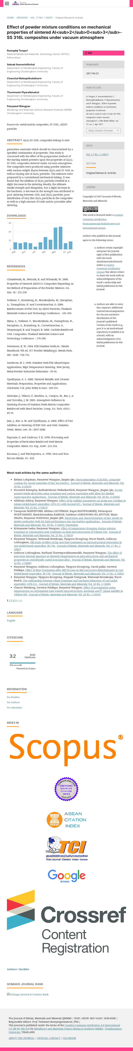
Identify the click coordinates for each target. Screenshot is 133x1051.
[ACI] (67, 830)
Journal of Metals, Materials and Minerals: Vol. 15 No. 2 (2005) (88, 573)
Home (10, 17)
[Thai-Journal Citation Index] (66, 863)
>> (20, 600)
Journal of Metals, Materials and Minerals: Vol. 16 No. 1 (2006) (75, 584)
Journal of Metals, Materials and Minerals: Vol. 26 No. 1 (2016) (65, 594)
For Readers (13, 697)
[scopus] (66, 768)
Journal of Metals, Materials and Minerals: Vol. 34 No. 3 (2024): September (68, 523)
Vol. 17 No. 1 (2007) (41, 17)
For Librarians (14, 707)
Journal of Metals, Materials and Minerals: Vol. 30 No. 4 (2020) (84, 497)
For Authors (13, 702)
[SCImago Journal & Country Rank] (27, 994)
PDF (89, 53)
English (11, 620)
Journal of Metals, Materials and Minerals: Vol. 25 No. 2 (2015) (67, 533)
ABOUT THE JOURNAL (21, 1038)
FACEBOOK (69, 1038)
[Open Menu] (6, 3)
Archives (22, 17)
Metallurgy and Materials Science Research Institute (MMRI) (68, 1028)
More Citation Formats (101, 130)
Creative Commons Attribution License (108, 268)
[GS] (66, 882)
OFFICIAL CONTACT (48, 1038)
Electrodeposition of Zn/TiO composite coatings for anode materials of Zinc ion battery (67, 481)
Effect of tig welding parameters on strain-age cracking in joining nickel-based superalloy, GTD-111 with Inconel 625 (70, 502)
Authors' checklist (18, 969)
